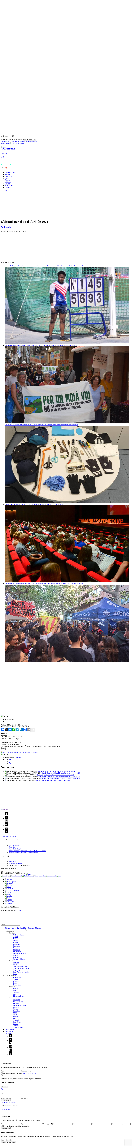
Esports (7, 184)
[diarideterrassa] (28, 876)
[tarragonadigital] (40, 876)
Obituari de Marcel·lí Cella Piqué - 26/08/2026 (59, 775)
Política (7, 180)
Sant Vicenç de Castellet (21, 972)
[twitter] (10, 761)
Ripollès (16, 1016)
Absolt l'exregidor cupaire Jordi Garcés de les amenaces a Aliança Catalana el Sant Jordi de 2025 (41, 583)
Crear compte (6, 1128)
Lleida (15, 1013)
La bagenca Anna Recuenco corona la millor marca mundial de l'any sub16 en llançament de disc (42, 266)
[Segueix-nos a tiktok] (6, 833)
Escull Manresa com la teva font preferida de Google (20, 752)
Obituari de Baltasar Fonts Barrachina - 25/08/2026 (63, 777)
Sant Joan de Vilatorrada (21, 968)
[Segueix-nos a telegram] (6, 826)
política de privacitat (29, 1073)
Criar (14, 994)
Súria (15, 974)
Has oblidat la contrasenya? (10, 1102)
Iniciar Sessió (9, 1029)
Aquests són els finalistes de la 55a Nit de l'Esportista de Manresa (31, 504)
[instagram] (10, 763)
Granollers (16, 1011)
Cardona (16, 963)
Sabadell (16, 1020)
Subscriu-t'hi (9, 1031)
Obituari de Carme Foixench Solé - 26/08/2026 (59, 771)
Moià (15, 964)
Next (14, 990)
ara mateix (4, 191)
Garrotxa (16, 1007)
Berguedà (16, 1003)
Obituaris (8, 182)
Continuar (4, 1087)
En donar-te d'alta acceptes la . (19, 1073)
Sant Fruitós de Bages (20, 966)
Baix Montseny (18, 1001)
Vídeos (15, 979)
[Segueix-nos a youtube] (6, 829)
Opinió (7, 187)
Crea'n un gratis (6, 1109)
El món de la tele (18, 996)
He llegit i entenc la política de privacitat (16, 1126)
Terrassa (16, 1026)
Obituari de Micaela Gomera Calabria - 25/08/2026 (63, 778)
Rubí (14, 1018)
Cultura (15, 940)
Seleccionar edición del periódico (11, 139)
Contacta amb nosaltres (8, 836)
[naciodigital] (5, 876)
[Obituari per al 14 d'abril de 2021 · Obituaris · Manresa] (8, 148)
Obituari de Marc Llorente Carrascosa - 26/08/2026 (63, 773)
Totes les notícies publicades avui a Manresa (23, 852)
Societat (7, 174)
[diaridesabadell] (16, 876)
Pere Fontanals (78, 266)
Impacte (15, 988)
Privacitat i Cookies (15, 863)
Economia (16, 944)
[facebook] (10, 759)
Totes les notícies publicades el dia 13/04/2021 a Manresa (27, 851)
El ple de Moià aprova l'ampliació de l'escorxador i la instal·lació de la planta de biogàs (38, 345)
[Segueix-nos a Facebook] (6, 815)
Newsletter (8, 1033)
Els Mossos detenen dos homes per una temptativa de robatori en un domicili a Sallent (40, 425)
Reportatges (9, 185)
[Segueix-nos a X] (6, 818)
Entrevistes (16, 950)
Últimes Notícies (10, 172)
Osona (15, 1014)
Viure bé (16, 992)
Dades (15, 983)
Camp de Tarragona (19, 1005)
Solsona (15, 1024)
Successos (8, 176)
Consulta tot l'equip (15, 849)
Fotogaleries (17, 977)
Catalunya (16, 1000)
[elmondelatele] (51, 876)
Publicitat (12, 847)
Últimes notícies (18, 935)
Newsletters (16, 141)
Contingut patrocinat (20, 953)
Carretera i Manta (19, 959)
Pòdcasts (16, 981)
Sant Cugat (16, 1022)
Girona (15, 1009)
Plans (6, 178)
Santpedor (16, 970)
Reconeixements (14, 845)
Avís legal (12, 861)
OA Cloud (18, 910)
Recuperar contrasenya (8, 1142)
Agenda (15, 937)
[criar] (59, 876)
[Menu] (4, 169)
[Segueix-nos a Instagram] (6, 822)
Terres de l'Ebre (18, 1027)
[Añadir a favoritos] (33, 730)
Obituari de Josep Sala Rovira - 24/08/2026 (56, 780)
